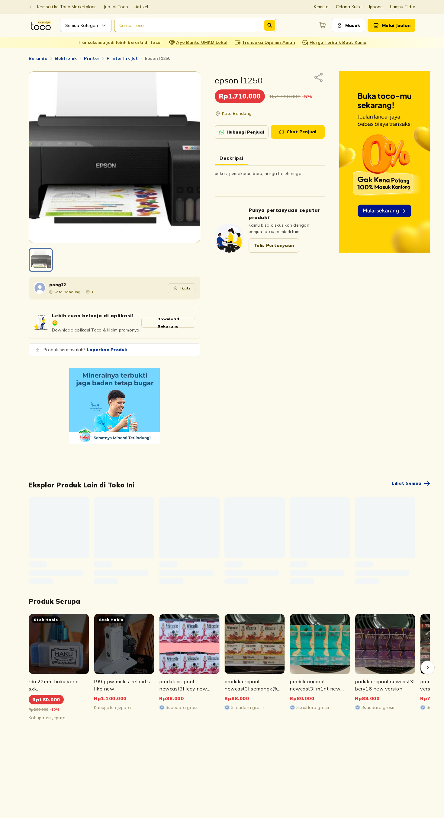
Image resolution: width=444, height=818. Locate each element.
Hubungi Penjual (245, 132)
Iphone (376, 6)
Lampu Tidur (402, 6)
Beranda (38, 58)
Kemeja (321, 6)
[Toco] (114, 406)
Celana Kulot (349, 6)
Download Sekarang (168, 323)
